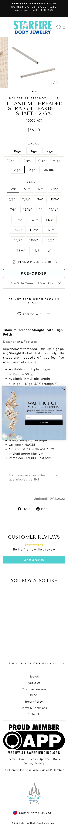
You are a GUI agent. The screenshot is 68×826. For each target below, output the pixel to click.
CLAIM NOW (44, 422)
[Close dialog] (63, 389)
